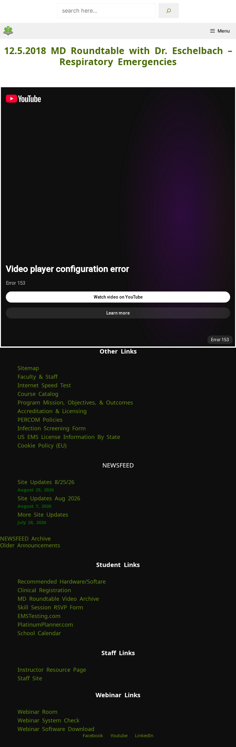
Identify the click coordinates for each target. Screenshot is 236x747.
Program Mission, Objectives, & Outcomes (75, 402)
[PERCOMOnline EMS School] (8, 31)
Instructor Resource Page (52, 669)
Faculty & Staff (37, 376)
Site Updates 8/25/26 (46, 482)
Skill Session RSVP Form (50, 607)
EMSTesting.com (39, 616)
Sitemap (28, 368)
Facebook (93, 735)
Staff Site (30, 678)
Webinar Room (37, 711)
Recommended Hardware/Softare (62, 581)
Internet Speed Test (44, 385)
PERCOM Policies (40, 419)
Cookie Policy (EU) (42, 445)
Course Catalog (38, 394)
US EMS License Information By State (69, 437)
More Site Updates (43, 514)
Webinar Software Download (56, 729)
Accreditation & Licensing (52, 411)
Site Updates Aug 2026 (49, 498)
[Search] (169, 10)
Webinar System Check (49, 720)
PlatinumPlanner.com (45, 624)
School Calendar (39, 633)
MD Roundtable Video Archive (58, 598)
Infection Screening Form (52, 428)
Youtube (119, 735)
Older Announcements (30, 545)
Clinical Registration (44, 590)
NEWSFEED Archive (25, 538)
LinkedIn (144, 735)
